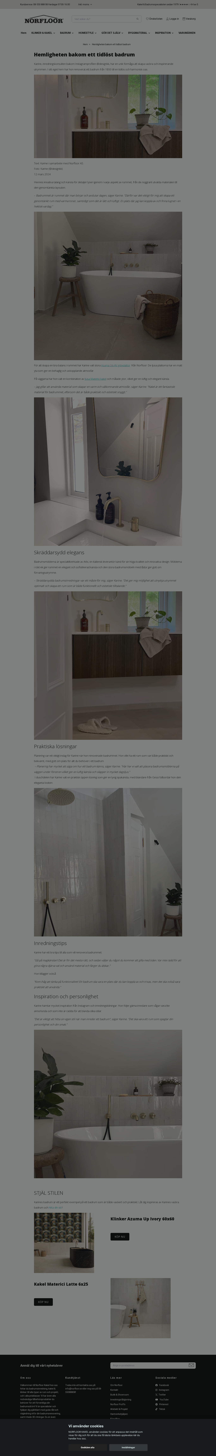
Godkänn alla (87, 1447)
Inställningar (128, 1447)
